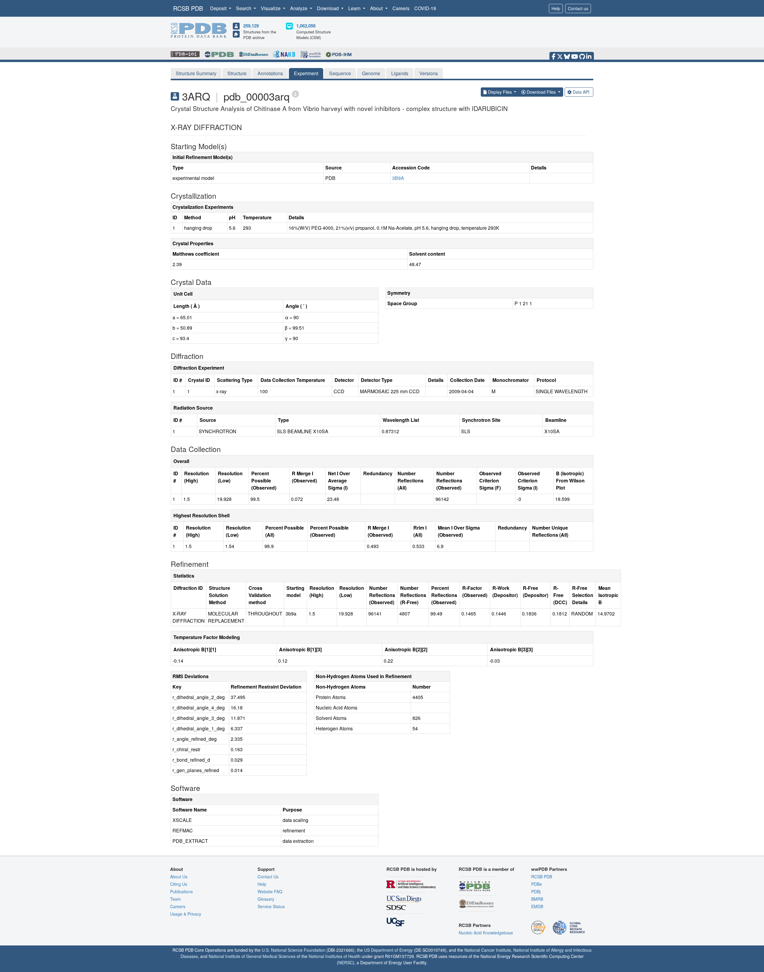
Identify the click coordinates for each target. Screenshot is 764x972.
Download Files (541, 92)
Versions (428, 73)
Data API (581, 92)
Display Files (500, 92)
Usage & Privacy (185, 914)
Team (175, 899)
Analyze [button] (299, 8)
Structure (237, 73)
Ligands (399, 73)
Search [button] (244, 8)
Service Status (271, 906)
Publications (181, 891)
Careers (400, 8)
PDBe (536, 884)
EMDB (537, 906)
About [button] (377, 8)
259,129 (251, 25)
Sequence (340, 73)
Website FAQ (270, 891)
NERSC (345, 962)
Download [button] (328, 8)
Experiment (306, 73)
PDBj (535, 891)
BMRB (537, 899)
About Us (178, 877)
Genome (371, 73)
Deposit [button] (219, 8)
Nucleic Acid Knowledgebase (486, 933)
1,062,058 (305, 25)
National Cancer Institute (487, 950)
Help (556, 8)
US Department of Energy (388, 950)
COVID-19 (425, 8)
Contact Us (268, 877)
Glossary (266, 899)
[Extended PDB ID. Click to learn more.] (295, 93)
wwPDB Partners (549, 869)
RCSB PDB (188, 8)
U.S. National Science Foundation (293, 950)
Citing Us (178, 884)
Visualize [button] (271, 8)
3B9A (398, 178)
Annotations (270, 73)
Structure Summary (196, 73)
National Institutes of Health (335, 956)
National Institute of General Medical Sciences (252, 956)
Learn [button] (355, 8)
